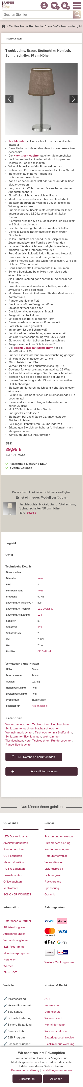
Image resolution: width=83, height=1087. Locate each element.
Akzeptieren (27, 1078)
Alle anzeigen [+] (41, 705)
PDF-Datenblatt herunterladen (36, 756)
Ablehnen (56, 1078)
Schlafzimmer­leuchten (19, 728)
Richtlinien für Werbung (59, 1044)
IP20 (40, 627)
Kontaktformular (55, 1024)
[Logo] (8, 5)
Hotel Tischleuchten (37, 740)
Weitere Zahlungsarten (59, 962)
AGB (47, 998)
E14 (39, 614)
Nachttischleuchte (26, 155)
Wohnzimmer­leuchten (19, 732)
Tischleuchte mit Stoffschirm (33, 347)
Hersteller (9, 959)
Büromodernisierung (58, 842)
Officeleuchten (12, 881)
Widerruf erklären (56, 1031)
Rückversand (53, 881)
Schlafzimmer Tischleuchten (23, 736)
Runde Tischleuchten (18, 744)
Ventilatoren (11, 888)
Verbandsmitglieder (15, 940)
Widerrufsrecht (54, 1018)
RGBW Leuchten (14, 868)
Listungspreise (54, 868)
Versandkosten (54, 862)
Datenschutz (52, 1011)
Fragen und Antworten (59, 836)
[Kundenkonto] (44, 5)
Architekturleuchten (15, 842)
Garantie (50, 894)
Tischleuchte (17, 141)
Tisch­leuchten (41, 724)
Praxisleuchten (12, 875)
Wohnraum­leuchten (17, 724)
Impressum (52, 1005)
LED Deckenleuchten (16, 836)
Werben (8, 966)
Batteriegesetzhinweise (59, 1037)
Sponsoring (52, 888)
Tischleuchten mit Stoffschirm (53, 732)
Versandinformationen (44, 771)
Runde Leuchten (61, 740)
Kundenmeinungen (57, 849)
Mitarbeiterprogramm (16, 953)
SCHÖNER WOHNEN (17, 894)
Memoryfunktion (13, 862)
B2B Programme (14, 946)
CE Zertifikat (44, 651)
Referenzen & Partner (17, 920)
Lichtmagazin (53, 875)
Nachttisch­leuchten (47, 728)
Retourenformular (56, 855)
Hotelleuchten (60, 724)
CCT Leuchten (12, 855)
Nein (40, 578)
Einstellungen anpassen (57, 1070)
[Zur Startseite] (3, 26)
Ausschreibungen (14, 933)
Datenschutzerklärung (25, 1070)
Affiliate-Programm (15, 927)
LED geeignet (45, 608)
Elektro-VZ (10, 972)
